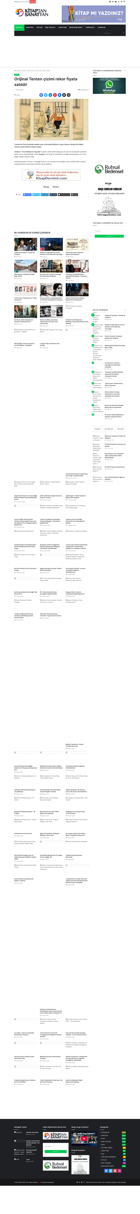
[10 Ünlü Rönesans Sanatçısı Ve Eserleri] (98, 447)
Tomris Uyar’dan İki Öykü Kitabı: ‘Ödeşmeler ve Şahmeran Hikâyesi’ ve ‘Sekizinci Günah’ (77, 546)
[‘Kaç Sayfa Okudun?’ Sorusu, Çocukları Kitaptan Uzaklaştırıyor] (77, 560)
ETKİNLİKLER (90, 27)
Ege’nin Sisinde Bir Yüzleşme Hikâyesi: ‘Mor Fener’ (49, 834)
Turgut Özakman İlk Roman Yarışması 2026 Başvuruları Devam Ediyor (23, 615)
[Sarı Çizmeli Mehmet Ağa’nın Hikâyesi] (98, 480)
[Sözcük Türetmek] (19, 1135)
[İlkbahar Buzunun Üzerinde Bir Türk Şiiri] (51, 1048)
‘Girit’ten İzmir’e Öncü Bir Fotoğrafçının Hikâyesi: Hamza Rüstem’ (50, 1034)
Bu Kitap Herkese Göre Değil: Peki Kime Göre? (25, 593)
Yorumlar (120, 429)
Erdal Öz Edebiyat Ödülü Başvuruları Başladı (74, 1081)
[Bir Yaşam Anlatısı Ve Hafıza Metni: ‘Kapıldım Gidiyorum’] (77, 825)
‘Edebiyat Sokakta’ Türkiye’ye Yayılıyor (24, 253)
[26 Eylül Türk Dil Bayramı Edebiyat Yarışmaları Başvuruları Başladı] (77, 311)
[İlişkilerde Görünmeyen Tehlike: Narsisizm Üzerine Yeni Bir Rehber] (51, 757)
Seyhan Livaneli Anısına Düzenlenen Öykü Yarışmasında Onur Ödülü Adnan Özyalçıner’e (51, 1011)
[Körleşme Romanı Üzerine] (25, 825)
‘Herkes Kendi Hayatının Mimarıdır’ (74, 856)
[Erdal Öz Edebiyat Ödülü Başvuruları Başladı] (77, 1071)
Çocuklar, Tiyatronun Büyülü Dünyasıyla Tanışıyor (24, 1034)
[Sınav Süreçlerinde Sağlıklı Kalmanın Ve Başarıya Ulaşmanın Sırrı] (25, 757)
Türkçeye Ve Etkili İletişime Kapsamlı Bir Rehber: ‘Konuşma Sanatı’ (76, 276)
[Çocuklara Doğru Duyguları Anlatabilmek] (77, 757)
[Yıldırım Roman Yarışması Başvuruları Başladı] (77, 244)
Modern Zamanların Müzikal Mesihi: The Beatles (33, 1143)
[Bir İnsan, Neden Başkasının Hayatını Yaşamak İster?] (25, 311)
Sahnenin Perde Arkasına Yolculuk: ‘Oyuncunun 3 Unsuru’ (50, 615)
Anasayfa (18, 70)
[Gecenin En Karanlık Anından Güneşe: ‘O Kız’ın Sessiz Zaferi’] (77, 1024)
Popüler (97, 429)
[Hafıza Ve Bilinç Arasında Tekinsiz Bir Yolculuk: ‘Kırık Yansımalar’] (51, 311)
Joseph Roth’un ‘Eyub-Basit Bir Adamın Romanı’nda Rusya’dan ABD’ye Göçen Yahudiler (77, 880)
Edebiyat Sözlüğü (111, 1182)
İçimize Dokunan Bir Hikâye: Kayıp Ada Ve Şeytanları (75, 299)
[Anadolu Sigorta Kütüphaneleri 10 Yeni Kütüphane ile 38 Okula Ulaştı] (25, 536)
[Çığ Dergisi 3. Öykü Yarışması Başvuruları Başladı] (77, 487)
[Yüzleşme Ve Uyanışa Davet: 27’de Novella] (77, 803)
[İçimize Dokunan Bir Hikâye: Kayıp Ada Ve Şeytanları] (77, 289)
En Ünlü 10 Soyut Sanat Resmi (115, 467)
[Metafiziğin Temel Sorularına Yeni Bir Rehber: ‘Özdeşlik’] (25, 335)
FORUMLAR (101, 27)
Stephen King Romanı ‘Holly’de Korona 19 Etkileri (24, 1081)
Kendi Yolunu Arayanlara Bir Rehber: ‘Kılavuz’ (23, 880)
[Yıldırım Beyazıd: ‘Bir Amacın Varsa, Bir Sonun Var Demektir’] (77, 781)
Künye (96, 1182)
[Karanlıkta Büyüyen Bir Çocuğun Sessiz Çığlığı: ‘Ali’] (51, 847)
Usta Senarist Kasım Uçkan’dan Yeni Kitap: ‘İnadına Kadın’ (77, 475)
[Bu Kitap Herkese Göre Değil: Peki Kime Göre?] (25, 583)
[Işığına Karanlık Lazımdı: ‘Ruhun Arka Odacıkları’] (51, 560)
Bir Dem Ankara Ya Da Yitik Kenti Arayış (25, 569)
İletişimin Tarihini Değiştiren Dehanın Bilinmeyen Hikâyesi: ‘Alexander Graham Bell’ (50, 546)
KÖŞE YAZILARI (50, 27)
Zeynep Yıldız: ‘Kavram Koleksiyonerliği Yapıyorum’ (75, 593)
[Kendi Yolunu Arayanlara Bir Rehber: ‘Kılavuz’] (25, 870)
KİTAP (24, 70)
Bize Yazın (102, 1182)
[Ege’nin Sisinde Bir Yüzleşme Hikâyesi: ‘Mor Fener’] (51, 825)
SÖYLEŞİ (39, 27)
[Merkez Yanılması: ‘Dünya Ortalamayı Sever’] (77, 671)
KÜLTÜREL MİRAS (106, 1147)
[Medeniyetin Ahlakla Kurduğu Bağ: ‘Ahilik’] (25, 266)
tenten (56, 187)
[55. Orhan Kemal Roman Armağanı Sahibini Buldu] (51, 583)
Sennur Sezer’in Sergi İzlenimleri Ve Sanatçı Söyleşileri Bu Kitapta (51, 299)
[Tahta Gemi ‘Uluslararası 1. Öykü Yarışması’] (25, 289)
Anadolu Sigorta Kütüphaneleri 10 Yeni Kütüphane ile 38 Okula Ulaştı (25, 546)
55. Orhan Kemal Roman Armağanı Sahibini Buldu (48, 593)
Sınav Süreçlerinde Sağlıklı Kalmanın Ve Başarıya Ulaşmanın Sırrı (25, 768)
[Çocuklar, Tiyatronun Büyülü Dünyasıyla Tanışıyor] (25, 1024)
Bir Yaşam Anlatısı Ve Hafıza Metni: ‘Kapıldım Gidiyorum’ (75, 834)
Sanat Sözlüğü (121, 1182)
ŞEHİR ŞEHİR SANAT (75, 27)
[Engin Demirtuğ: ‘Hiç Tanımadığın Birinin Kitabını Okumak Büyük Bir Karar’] (25, 487)
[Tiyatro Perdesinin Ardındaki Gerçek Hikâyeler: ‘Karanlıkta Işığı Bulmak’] (51, 511)
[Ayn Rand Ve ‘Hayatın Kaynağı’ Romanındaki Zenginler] (51, 266)
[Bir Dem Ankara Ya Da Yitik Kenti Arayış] (25, 560)
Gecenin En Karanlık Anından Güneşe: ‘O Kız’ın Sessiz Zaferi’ (76, 1034)
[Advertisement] (70, 51)
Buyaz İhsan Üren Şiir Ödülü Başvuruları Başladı (49, 812)
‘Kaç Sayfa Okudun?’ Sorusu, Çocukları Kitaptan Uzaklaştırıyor (76, 570)
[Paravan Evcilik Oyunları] (19, 1153)
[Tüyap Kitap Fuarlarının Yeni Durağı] (51, 335)
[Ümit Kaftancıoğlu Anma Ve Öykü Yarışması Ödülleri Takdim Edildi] (25, 847)
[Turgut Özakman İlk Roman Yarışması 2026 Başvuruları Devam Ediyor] (25, 605)
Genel (103, 1144)
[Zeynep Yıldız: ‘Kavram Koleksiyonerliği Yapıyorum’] (77, 583)
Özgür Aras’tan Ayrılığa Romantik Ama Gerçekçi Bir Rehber (75, 521)
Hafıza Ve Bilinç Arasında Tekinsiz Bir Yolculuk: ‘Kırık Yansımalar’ (49, 321)
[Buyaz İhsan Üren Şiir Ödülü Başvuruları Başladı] (51, 803)
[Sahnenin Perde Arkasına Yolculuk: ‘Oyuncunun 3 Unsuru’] (51, 605)
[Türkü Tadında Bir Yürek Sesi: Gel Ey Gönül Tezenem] (51, 1071)
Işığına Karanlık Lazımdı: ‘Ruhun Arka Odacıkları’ (51, 569)
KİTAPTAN (19, 27)
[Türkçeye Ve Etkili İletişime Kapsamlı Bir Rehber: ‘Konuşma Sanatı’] (77, 266)
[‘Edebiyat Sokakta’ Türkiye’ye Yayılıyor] (25, 244)
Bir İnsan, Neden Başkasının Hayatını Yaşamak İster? (23, 321)
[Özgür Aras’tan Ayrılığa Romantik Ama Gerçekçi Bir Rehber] (77, 511)
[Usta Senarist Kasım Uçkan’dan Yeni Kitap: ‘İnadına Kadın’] (77, 400)
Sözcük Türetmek (32, 1132)
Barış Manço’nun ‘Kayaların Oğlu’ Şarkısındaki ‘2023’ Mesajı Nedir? (114, 456)
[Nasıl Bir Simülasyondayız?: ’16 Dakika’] (25, 803)
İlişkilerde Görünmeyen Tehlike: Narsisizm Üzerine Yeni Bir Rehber (51, 767)
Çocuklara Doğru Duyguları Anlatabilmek (75, 767)
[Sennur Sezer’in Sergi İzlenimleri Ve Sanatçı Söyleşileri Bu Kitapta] (51, 289)
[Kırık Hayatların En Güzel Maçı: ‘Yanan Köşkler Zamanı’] (51, 781)
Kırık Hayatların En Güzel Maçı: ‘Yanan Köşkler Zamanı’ (50, 791)
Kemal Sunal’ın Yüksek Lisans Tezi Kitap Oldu (24, 1057)
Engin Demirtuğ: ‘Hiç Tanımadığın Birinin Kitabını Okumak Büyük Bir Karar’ (25, 497)
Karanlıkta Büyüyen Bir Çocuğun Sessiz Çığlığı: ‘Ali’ (51, 856)
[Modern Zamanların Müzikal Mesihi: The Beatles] (19, 1143)
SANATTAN (29, 27)
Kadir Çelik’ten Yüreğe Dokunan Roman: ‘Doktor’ (51, 497)
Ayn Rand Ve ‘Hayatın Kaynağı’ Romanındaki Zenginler (50, 275)
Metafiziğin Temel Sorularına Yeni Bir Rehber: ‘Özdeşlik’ (24, 344)
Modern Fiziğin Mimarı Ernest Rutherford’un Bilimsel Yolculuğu (51, 253)
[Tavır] (19, 1162)
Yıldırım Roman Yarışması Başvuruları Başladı (74, 253)
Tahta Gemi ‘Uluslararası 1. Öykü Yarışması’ (25, 299)
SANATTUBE (62, 27)
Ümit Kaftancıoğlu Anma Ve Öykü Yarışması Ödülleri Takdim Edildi (25, 857)
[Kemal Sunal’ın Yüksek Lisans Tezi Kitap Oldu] (25, 1048)
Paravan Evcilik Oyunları (31, 1151)
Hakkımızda (89, 1182)
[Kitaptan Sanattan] (32, 12)
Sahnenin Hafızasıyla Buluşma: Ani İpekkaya (25, 791)
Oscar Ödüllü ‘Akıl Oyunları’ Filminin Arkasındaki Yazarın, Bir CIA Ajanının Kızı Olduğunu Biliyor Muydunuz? (25, 522)
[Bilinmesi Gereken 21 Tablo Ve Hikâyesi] (98, 438)
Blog (102, 1154)
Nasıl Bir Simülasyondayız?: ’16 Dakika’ (24, 812)
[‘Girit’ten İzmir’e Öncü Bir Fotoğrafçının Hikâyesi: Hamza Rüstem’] (51, 1024)
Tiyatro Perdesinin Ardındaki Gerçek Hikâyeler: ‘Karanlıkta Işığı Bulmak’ (50, 521)
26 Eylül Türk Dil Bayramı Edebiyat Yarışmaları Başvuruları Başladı (77, 321)
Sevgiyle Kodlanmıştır (47, 1182)
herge (47, 187)
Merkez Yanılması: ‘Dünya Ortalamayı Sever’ (74, 745)
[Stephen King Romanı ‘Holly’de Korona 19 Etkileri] (25, 1071)
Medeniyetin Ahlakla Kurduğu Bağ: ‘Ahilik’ (24, 275)
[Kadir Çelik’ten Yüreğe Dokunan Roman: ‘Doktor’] (51, 487)
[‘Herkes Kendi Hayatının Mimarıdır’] (77, 847)
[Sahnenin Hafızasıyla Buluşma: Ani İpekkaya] (25, 781)
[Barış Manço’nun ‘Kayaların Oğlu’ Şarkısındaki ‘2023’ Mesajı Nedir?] (98, 459)
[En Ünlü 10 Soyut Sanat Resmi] (98, 470)
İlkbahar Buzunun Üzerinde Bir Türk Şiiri (50, 1057)
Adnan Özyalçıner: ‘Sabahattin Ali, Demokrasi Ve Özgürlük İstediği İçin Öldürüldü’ (76, 1058)
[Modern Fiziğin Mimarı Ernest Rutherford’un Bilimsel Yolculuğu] (51, 244)
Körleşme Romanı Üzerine (23, 833)
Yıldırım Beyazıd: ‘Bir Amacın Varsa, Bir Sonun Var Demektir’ (76, 791)
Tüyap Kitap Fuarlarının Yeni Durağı (49, 344)
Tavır (28, 1159)
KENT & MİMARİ (106, 1163)
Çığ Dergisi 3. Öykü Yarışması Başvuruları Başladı (76, 497)
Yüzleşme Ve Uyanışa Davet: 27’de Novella (75, 812)
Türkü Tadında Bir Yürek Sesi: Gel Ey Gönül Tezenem (51, 1081)
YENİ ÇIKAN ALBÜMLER (108, 1157)
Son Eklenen (109, 429)
